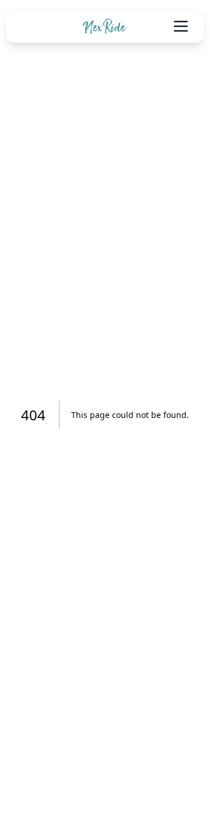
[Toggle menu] (181, 26)
